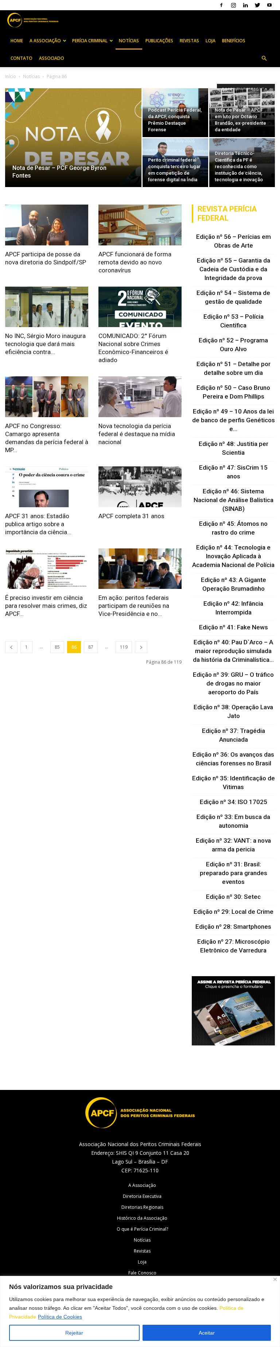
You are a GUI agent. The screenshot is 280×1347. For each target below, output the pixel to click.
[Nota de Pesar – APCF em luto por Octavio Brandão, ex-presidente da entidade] (242, 112)
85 (57, 647)
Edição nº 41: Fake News (233, 627)
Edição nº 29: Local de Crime (233, 911)
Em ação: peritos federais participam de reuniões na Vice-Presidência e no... (133, 605)
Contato (21, 58)
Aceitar (207, 1333)
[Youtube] (269, 5)
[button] (264, 58)
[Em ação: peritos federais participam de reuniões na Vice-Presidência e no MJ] (140, 568)
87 (90, 647)
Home (17, 41)
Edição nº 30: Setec (233, 896)
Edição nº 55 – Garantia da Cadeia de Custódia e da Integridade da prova (233, 269)
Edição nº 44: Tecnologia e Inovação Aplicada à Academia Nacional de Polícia (233, 556)
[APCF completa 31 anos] (140, 486)
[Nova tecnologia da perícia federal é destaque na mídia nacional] (140, 396)
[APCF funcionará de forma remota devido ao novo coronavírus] (140, 225)
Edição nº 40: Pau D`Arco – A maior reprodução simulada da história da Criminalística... (233, 650)
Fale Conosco (142, 1273)
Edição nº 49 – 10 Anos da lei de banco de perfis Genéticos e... (233, 420)
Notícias (129, 41)
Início (10, 76)
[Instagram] (233, 5)
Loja (210, 41)
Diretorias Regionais (142, 1207)
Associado (51, 58)
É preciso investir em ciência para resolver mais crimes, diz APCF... (46, 605)
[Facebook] (221, 5)
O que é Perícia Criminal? (142, 1229)
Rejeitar (74, 1333)
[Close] (275, 1279)
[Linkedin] (245, 5)
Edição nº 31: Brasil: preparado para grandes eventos (233, 873)
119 (124, 647)
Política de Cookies (60, 1317)
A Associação (45, 41)
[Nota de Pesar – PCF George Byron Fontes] (73, 147)
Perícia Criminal (90, 41)
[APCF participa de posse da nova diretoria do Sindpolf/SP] (46, 225)
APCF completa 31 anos (131, 516)
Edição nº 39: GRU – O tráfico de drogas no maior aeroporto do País (233, 683)
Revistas (189, 41)
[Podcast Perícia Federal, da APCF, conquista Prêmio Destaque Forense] (175, 112)
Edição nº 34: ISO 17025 (233, 802)
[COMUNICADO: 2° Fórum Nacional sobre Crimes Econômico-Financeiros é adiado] (140, 307)
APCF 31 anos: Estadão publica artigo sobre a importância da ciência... (38, 524)
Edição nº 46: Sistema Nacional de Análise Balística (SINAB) (233, 500)
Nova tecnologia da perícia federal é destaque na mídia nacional (136, 434)
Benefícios (233, 41)
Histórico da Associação (142, 1218)
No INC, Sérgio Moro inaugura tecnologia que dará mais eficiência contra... (45, 344)
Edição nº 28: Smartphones (233, 926)
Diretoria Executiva (142, 1196)
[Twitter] (257, 5)
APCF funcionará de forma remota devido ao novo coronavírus (134, 262)
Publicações (159, 41)
